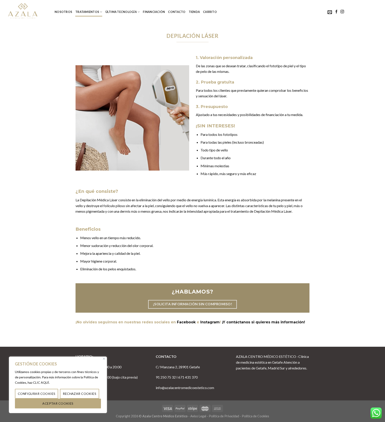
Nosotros (63, 12)
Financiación (154, 12)
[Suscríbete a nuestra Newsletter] (330, 12)
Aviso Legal (198, 416)
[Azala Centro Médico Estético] (25, 11)
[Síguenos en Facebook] (336, 12)
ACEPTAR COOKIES (57, 403)
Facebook (186, 322)
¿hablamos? (192, 291)
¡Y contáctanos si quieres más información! (263, 322)
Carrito (210, 12)
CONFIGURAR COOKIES (36, 393)
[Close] (104, 359)
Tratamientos (87, 12)
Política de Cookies (255, 416)
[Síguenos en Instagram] (342, 12)
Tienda (194, 12)
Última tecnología (121, 12)
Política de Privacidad (224, 416)
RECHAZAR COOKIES (79, 393)
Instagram (210, 322)
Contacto (176, 12)
